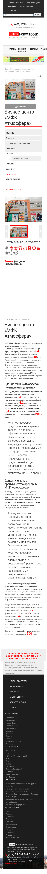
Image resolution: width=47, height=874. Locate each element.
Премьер (9, 822)
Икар (8, 811)
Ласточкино (11, 744)
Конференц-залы (18, 702)
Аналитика (10, 779)
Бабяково (10, 731)
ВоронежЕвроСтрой (14, 769)
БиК (7, 761)
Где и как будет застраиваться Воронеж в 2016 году (22, 795)
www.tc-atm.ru (11, 174)
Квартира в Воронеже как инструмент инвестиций (21, 784)
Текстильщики (11, 824)
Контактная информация (16, 804)
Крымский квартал (13, 741)
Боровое (9, 733)
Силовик (9, 772)
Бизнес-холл (11, 827)
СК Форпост (11, 777)
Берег (8, 739)
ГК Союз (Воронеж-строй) (16, 756)
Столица (9, 819)
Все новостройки (15, 2)
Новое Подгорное (13, 723)
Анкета (9, 261)
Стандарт (9, 829)
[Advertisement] (23, 294)
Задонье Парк (11, 728)
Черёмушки (10, 720)
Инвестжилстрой (12, 774)
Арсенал (9, 814)
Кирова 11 (10, 835)
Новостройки (11, 714)
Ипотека (12, 49)
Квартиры (11, 6)
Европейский (11, 718)
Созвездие (10, 816)
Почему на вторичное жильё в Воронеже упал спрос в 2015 (18, 790)
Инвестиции (33, 49)
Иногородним (26, 6)
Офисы (13, 707)
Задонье (9, 736)
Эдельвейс (10, 832)
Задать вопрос (20, 106)
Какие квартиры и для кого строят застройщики (20, 800)
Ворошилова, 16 (12, 837)
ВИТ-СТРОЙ (11, 750)
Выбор (8, 764)
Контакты (11, 10)
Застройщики (33, 2)
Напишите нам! (11, 863)
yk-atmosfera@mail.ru (15, 189)
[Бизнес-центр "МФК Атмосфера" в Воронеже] (19, 231)
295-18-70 (25, 24)
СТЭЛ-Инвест (11, 766)
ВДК (7, 758)
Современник (11, 725)
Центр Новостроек (12, 69)
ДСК (7, 753)
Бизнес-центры (28, 69)
